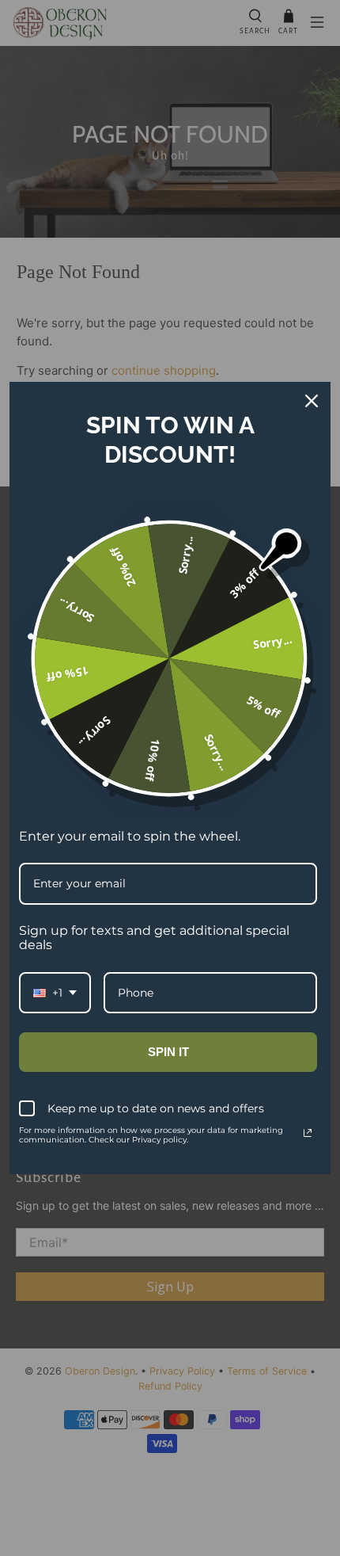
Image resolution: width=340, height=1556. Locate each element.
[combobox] (55, 993)
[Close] (312, 401)
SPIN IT (168, 1051)
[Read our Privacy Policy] (307, 1132)
